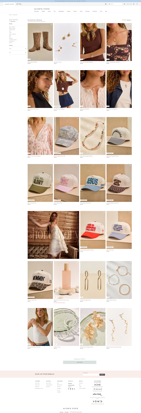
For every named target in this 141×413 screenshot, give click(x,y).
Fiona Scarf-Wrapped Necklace (86, 62)
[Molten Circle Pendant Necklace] (119, 42)
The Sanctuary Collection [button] (13, 39)
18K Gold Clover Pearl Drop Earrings (114, 347)
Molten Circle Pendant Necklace (113, 62)
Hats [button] (10, 31)
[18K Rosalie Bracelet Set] (119, 280)
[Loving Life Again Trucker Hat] (119, 183)
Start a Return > (37, 383)
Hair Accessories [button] (11, 41)
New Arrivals (36, 11)
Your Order (37, 381)
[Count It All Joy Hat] (66, 183)
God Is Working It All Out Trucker (87, 250)
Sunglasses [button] (11, 38)
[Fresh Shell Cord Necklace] (66, 89)
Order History (37, 386)
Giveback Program (71, 385)
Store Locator (59, 388)
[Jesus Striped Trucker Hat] (92, 183)
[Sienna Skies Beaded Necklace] (92, 136)
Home (101, 11)
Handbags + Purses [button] (12, 29)
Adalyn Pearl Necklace (84, 109)
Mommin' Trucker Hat (32, 300)
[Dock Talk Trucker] (119, 230)
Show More (79, 362)
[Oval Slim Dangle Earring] (92, 280)
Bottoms (75, 11)
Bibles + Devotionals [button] (12, 28)
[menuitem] (36, 11)
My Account (48, 381)
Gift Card (58, 390)
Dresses (49, 11)
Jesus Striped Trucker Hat (85, 203)
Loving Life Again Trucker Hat (113, 203)
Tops (55, 11)
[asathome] (97, 384)
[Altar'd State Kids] (97, 394)
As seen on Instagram (82, 388)
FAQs (58, 383)
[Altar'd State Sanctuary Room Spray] (66, 280)
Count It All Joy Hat (58, 203)
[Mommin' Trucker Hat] (40, 280)
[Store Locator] (105, 4)
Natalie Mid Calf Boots (32, 62)
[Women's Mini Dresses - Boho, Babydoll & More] (53, 234)
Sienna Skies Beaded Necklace (86, 156)
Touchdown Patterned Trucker (113, 156)
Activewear (87, 11)
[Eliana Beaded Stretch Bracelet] (40, 327)
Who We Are (81, 383)
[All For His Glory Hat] (40, 183)
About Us (81, 381)
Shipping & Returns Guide (39, 388)
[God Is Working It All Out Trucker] (92, 230)
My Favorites (48, 386)
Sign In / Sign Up (48, 383)
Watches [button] (10, 42)
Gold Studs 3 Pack (57, 62)
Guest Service (60, 381)
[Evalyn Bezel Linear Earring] (40, 89)
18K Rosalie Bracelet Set (111, 300)
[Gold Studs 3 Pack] (66, 42)
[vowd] (97, 401)
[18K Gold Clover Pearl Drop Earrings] (119, 327)
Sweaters (68, 11)
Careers (80, 386)
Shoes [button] (10, 35)
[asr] (97, 389)
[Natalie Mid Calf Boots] (40, 42)
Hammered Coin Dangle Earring (86, 347)
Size (10, 52)
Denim (81, 11)
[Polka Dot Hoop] (66, 327)
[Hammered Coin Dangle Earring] (92, 327)
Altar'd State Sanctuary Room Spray (61, 300)
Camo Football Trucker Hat (59, 156)
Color (10, 48)
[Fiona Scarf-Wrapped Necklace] (92, 42)
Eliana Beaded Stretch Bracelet (34, 347)
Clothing (43, 11)
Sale (106, 11)
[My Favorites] (124, 4)
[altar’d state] (9, 4)
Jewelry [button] (10, 32)
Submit (102, 374)
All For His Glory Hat (32, 203)
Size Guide (58, 386)
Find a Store (12, 21)
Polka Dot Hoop (57, 347)
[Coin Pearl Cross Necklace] (119, 89)
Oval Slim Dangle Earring (85, 300)
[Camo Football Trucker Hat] (66, 136)
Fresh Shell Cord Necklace (59, 109)
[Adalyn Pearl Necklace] (92, 89)
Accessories (95, 11)
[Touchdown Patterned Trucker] (119, 136)
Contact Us (70, 381)
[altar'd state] (41, 9)
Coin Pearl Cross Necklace (112, 109)
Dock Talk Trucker (110, 250)
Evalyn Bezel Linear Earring (33, 109)
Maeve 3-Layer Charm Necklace (34, 156)
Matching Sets (61, 11)
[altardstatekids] (19, 4)
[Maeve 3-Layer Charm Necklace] (40, 136)
